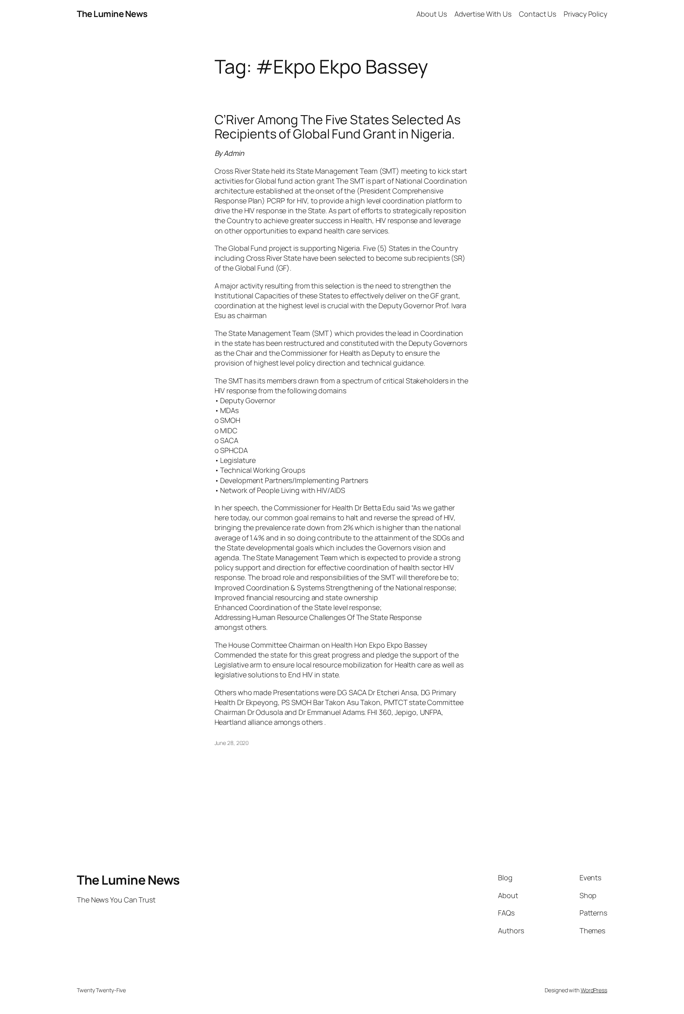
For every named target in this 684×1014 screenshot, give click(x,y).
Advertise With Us (482, 14)
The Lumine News (112, 14)
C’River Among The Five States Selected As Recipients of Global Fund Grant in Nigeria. (338, 126)
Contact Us (537, 14)
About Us (431, 14)
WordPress (594, 990)
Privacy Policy (585, 14)
